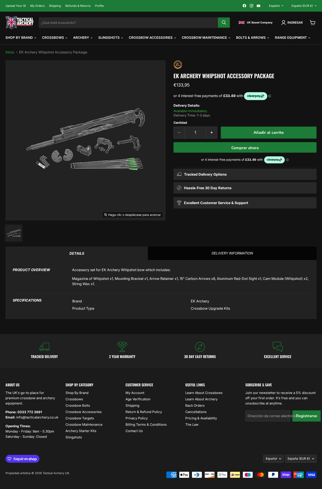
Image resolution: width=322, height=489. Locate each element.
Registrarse (306, 415)
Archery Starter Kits (80, 431)
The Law (191, 424)
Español (274, 5)
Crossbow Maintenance (205, 37)
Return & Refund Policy (144, 412)
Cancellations (196, 412)
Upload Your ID (15, 5)
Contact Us (134, 431)
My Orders (37, 5)
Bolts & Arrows (251, 37)
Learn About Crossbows (204, 393)
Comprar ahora (245, 147)
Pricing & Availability (201, 418)
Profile (99, 5)
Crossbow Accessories (151, 37)
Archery (81, 37)
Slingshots (109, 37)
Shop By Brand (19, 37)
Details (76, 253)
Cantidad (180, 122)
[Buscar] (224, 23)
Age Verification (138, 399)
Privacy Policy (137, 418)
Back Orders (195, 405)
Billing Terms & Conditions (146, 424)
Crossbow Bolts (77, 405)
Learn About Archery (201, 399)
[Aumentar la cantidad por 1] (211, 133)
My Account (135, 393)
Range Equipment (291, 37)
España (302, 5)
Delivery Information (232, 253)
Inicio (9, 52)
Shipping (55, 5)
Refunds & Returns (78, 5)
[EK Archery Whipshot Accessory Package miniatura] (13, 233)
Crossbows (53, 37)
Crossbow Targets (79, 418)
